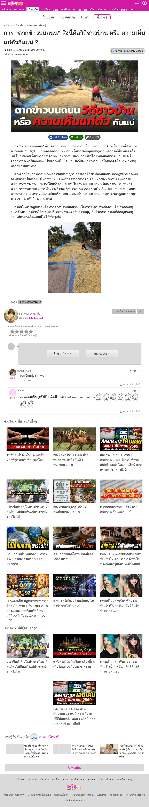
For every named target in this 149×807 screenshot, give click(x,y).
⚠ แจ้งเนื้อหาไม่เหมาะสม (124, 312)
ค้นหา (84, 17)
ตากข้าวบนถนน (29, 302)
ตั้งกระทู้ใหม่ (74, 767)
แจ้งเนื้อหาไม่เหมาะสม (74, 800)
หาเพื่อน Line (68, 9)
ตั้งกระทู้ (102, 17)
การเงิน (114, 9)
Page (124, 9)
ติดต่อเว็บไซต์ (116, 795)
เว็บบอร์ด (33, 9)
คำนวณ (102, 9)
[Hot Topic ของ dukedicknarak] (11, 322)
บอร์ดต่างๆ (67, 17)
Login (62, 353)
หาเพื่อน (45, 9)
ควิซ (91, 9)
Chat (55, 9)
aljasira (21, 390)
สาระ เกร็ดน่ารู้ (48, 737)
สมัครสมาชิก (101, 353)
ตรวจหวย (19, 9)
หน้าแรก (6, 9)
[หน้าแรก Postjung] (15, 3)
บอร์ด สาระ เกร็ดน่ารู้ (36, 25)
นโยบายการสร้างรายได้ (83, 795)
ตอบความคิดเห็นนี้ (131, 384)
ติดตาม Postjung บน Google (129, 51)
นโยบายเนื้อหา (61, 795)
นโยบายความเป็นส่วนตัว (39, 795)
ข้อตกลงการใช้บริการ (14, 795)
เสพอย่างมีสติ (24, 371)
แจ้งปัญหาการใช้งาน (135, 795)
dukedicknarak (21, 54)
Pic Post (82, 9)
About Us (101, 795)
